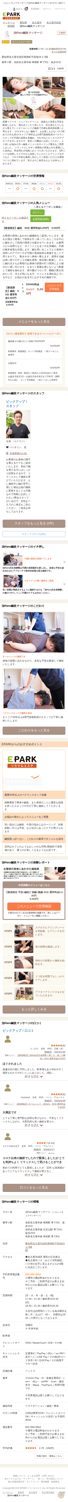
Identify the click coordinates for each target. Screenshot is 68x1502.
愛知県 (23, 22)
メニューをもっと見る (34, 321)
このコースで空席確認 (54, 287)
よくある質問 (33, 1476)
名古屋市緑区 (54, 22)
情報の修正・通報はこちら (49, 1456)
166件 (56, 68)
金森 (16, 441)
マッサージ (9, 22)
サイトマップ (33, 1481)
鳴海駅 (11, 26)
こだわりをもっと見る (34, 730)
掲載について (19, 1476)
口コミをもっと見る (34, 1187)
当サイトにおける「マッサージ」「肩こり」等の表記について (33, 1479)
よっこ (51, 1153)
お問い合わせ (48, 1476)
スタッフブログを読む (34, 534)
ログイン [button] (37, 212)
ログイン (47, 9)
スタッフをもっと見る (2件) (34, 523)
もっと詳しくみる (34, 1009)
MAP (63, 33)
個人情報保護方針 (16, 1481)
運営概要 (45, 1481)
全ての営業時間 (59, 52)
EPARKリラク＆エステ (11, 15)
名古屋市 (37, 22)
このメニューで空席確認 (34, 906)
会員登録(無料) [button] (41, 219)
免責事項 (55, 1481)
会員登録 (35, 9)
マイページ (60, 9)
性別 (18, 9)
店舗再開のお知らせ (21, 453)
